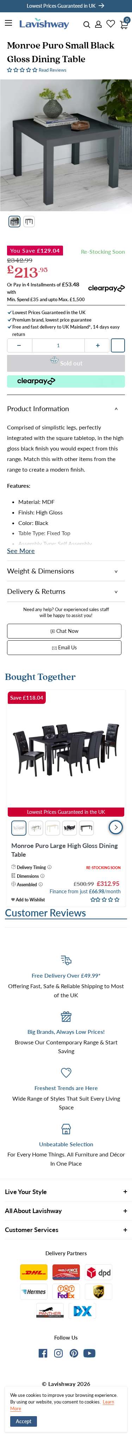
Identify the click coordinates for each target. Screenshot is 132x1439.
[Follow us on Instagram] (58, 1355)
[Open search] (86, 24)
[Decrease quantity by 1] (19, 345)
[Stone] (36, 828)
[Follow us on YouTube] (89, 1353)
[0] (122, 23)
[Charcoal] (86, 828)
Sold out (71, 363)
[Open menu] (9, 24)
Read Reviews (53, 70)
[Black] (69, 828)
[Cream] (52, 828)
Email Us (67, 647)
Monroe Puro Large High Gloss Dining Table (64, 850)
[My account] (96, 24)
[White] (19, 828)
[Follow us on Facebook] (43, 1355)
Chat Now (66, 631)
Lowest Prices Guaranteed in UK (61, 6)
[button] (23, 69)
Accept (23, 1421)
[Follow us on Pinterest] (74, 1355)
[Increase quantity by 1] (98, 345)
